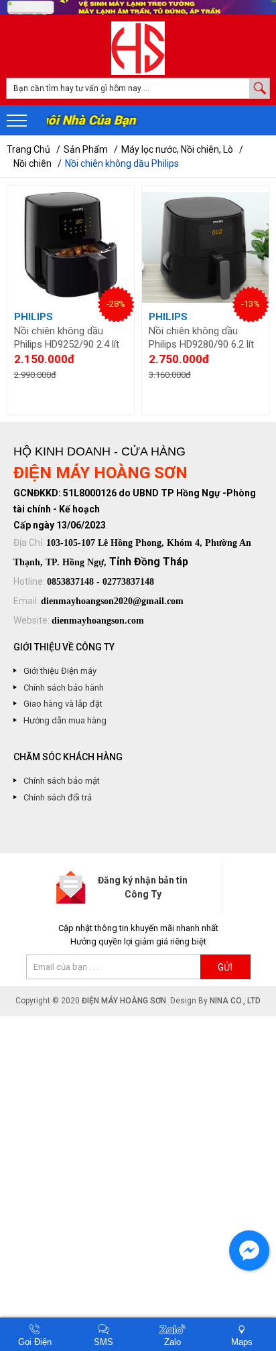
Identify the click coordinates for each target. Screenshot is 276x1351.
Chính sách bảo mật (61, 781)
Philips (33, 317)
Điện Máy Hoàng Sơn (124, 1000)
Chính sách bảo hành (63, 688)
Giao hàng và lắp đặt (62, 704)
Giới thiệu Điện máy (59, 671)
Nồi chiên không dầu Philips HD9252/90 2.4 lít (66, 337)
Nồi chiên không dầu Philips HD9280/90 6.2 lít (201, 337)
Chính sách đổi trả (57, 797)
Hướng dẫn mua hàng (65, 720)
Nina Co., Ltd (235, 1000)
